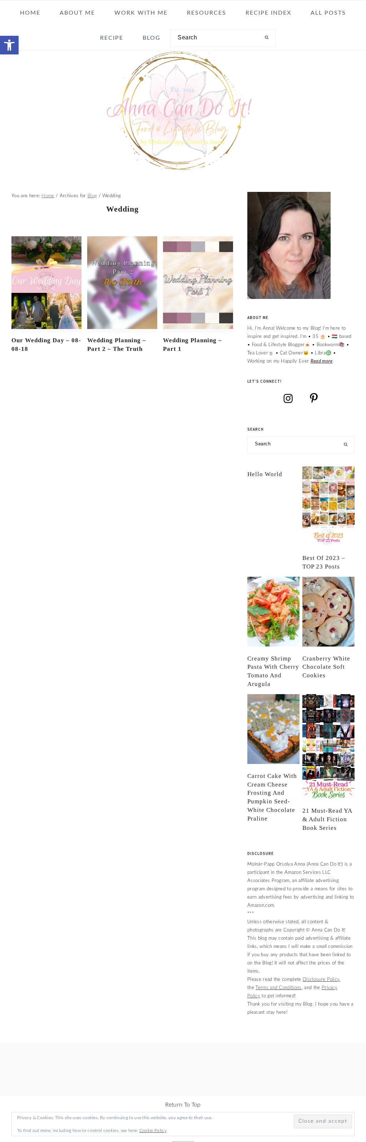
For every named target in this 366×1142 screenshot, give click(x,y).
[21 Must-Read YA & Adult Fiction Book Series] (328, 746)
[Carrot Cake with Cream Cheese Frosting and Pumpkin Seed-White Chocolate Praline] (273, 729)
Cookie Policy (153, 1130)
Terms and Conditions (278, 988)
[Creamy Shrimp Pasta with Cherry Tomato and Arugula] (273, 612)
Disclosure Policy (321, 979)
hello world (264, 474)
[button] (9, 45)
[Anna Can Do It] (183, 167)
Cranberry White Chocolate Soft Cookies (326, 667)
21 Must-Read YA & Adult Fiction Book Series (327, 819)
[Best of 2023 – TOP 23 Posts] (328, 506)
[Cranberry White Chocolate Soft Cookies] (328, 612)
